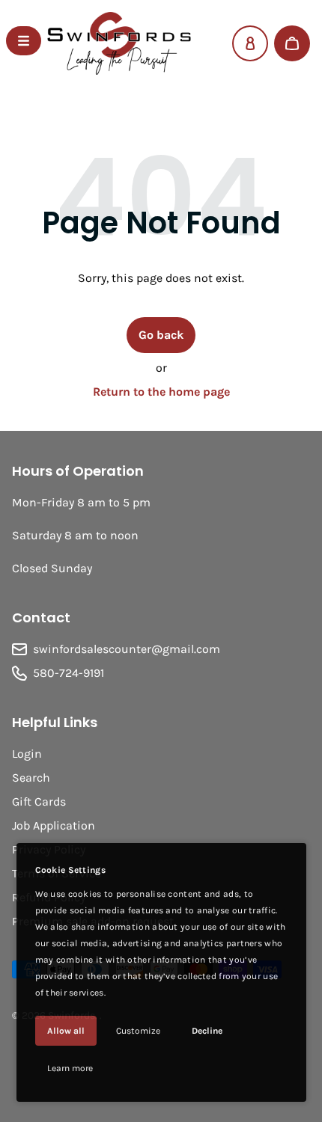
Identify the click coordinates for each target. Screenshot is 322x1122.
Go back (161, 335)
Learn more (70, 1068)
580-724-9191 (68, 673)
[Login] (250, 43)
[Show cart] (292, 43)
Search (31, 777)
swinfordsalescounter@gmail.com (126, 649)
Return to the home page (161, 391)
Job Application (53, 825)
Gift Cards (39, 801)
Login (27, 754)
